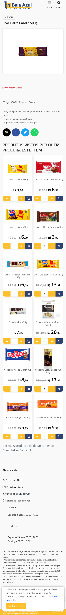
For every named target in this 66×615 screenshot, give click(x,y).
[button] (7, 132)
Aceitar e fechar (16, 606)
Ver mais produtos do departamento (28, 447)
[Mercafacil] (58, 612)
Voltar (9, 17)
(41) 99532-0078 (14, 486)
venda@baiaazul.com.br (17, 493)
